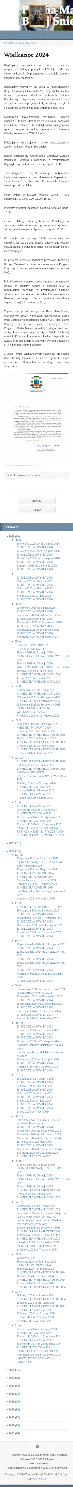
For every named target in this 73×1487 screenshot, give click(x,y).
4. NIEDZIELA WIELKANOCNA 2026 (38, 693)
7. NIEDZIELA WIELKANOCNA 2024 (38, 1190)
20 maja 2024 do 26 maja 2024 (35, 1175)
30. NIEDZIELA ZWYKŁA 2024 (35, 948)
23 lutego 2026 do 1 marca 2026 (35, 765)
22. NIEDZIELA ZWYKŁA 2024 (35, 1026)
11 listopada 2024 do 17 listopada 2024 (39, 925)
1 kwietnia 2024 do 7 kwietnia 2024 (37, 1249)
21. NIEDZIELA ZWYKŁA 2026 (35, 547)
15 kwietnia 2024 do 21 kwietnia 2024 (38, 1234)
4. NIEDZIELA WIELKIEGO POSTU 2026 (41, 742)
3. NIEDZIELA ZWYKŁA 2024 (34, 1340)
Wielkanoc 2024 (26, 1257)
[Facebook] (37, 1446)
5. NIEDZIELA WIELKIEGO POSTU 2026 (41, 734)
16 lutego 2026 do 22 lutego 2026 (36, 783)
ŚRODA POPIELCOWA (30, 772)
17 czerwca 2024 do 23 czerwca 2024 (39, 1134)
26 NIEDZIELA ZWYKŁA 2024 (34, 992)
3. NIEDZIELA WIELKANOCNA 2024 (38, 1238)
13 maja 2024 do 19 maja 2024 (35, 1186)
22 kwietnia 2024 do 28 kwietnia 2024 (38, 1227)
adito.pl (42, 1478)
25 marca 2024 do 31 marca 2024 (36, 1261)
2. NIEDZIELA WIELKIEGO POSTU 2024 (41, 1299)
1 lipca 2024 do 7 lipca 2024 (33, 1111)
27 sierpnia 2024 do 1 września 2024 (38, 1030)
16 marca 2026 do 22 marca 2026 (36, 738)
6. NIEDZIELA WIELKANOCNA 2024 (38, 1197)
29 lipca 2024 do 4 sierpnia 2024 (36, 1078)
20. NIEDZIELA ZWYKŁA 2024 (35, 1037)
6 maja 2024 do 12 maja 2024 (34, 1193)
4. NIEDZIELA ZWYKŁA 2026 (34, 806)
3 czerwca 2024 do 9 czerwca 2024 (37, 1152)
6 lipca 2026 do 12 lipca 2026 (34, 595)
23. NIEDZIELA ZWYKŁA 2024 (35, 1014)
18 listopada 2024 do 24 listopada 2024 (39, 917)
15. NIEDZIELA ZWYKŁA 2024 (35, 1097)
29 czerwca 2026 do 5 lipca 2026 (36, 607)
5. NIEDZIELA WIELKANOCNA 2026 (38, 681)
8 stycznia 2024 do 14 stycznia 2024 (38, 1354)
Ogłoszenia (16, 43)
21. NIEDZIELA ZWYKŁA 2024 (35, 1033)
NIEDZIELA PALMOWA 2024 (34, 1265)
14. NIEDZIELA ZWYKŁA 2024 (35, 1104)
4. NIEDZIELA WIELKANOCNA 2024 (38, 1231)
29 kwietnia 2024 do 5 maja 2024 (36, 1205)
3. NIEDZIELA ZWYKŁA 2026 (34, 813)
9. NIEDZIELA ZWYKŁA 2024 (34, 1156)
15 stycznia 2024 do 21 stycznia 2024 (39, 1343)
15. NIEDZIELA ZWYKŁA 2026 (35, 592)
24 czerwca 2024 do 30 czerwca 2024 (39, 1130)
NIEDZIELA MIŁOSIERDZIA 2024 (36, 1245)
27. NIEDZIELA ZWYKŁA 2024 (35, 980)
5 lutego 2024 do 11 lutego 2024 (35, 1317)
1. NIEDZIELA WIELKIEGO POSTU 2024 (41, 1306)
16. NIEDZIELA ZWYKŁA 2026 (35, 584)
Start (5, 43)
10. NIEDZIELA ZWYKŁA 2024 (35, 1145)
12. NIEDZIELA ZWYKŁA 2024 (35, 1127)
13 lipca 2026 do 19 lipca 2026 (34, 588)
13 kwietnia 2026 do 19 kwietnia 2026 (38, 704)
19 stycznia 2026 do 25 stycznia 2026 (39, 817)
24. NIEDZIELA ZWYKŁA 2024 (35, 1007)
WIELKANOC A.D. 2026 (31, 711)
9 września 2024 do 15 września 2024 (39, 1011)
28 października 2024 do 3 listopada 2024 (41, 944)
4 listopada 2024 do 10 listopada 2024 (39, 932)
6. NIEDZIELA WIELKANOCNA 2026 (38, 674)
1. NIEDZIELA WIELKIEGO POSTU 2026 (41, 768)
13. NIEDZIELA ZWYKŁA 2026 (35, 611)
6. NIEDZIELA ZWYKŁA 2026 (34, 786)
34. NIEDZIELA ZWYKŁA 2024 (35, 914)
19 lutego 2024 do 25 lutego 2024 (36, 1302)
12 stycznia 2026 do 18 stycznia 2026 (39, 824)
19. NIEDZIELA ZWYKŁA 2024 (35, 1063)
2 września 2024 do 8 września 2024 (38, 1018)
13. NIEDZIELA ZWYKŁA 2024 (35, 1108)
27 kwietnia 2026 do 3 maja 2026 (36, 690)
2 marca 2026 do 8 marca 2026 (35, 753)
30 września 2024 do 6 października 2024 (41, 989)
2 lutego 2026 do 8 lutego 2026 (35, 797)
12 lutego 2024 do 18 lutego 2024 (36, 1313)
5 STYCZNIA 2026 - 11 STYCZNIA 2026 (40, 831)
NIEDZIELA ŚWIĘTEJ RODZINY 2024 (39, 862)
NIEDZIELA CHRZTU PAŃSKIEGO (37, 827)
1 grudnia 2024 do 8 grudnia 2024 (36, 898)
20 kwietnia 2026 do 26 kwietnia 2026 (38, 697)
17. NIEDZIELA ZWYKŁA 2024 (35, 1082)
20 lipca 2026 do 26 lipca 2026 (34, 581)
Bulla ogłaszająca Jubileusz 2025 (36, 880)
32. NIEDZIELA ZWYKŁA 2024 (35, 928)
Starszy (36, 509)
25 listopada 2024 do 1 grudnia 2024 (38, 910)
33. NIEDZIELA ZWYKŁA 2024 (35, 921)
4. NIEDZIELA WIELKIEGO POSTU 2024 (41, 1279)
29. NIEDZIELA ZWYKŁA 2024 (35, 959)
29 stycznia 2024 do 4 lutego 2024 (37, 1329)
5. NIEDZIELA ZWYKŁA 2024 (34, 1320)
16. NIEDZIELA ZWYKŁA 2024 (35, 1089)
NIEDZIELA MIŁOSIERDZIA (33, 708)
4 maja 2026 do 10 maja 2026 (34, 678)
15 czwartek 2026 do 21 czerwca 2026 (39, 622)
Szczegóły (31, 43)
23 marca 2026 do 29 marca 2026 (36, 731)
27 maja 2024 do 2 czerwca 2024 (36, 1164)
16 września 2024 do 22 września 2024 (39, 1003)
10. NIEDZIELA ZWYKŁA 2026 (35, 633)
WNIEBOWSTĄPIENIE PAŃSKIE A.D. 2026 (43, 667)
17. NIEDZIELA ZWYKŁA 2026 (35, 577)
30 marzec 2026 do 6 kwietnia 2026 (37, 723)
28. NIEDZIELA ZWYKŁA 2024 (35, 970)
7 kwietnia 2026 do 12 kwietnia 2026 (38, 715)
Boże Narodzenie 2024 (30, 865)
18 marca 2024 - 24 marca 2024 (35, 1268)
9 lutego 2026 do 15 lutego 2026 (35, 790)
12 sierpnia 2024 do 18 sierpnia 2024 (38, 1059)
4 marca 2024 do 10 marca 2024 (36, 1283)
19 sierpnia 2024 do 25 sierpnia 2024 (38, 1041)
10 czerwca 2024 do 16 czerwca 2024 (39, 1149)
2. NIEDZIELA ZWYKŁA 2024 (34, 1347)
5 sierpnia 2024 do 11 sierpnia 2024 (37, 1066)
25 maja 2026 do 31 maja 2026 (35, 652)
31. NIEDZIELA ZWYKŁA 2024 (35, 936)
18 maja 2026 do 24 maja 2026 (35, 663)
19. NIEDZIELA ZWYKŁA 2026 (35, 562)
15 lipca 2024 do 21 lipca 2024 (34, 1093)
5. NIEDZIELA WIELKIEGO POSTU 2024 (41, 1272)
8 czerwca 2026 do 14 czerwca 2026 (38, 629)
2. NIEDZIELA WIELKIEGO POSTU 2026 (41, 761)
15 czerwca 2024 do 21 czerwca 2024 (39, 1138)
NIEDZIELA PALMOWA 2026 (34, 727)
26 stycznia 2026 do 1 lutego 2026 (37, 809)
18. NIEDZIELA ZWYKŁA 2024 (35, 1070)
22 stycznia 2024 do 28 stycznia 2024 (39, 1336)
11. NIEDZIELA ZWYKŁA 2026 (35, 626)
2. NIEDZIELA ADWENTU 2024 (35, 887)
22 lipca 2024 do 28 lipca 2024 (34, 1086)
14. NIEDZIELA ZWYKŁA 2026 (35, 599)
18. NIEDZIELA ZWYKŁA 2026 (35, 569)
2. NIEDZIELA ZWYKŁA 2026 (34, 820)
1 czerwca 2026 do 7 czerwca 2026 (37, 636)
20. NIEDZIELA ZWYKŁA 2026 (35, 554)
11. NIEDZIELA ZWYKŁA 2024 (35, 1141)
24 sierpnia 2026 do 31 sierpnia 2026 (38, 543)
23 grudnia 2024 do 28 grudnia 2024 (37, 869)
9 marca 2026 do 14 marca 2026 (36, 745)
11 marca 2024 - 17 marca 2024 (35, 1276)
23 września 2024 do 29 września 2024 (39, 996)
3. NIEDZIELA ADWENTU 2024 (35, 876)
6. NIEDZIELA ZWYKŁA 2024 (34, 1310)
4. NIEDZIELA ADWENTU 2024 (35, 873)
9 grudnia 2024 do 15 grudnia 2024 (37, 883)
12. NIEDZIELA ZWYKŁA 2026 (35, 618)
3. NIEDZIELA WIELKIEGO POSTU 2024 (41, 1287)
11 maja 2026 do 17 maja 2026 (35, 670)
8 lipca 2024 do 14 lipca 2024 (34, 1100)
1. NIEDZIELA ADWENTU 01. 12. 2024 (39, 906)
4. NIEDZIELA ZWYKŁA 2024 (34, 1332)
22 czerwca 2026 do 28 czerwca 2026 (39, 615)
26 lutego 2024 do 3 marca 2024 (35, 1295)
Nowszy (36, 500)
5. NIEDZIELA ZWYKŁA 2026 (34, 794)
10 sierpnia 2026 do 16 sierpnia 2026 (38, 558)
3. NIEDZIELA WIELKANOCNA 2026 (38, 700)
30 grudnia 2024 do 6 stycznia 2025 (37, 858)
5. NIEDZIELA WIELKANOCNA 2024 (38, 1209)
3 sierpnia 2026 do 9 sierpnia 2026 (37, 565)
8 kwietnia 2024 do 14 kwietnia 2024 (38, 1242)
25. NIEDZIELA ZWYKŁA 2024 (35, 1000)
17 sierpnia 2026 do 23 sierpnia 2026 (38, 551)
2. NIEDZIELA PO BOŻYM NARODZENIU (41, 835)
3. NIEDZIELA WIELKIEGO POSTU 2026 (41, 749)
